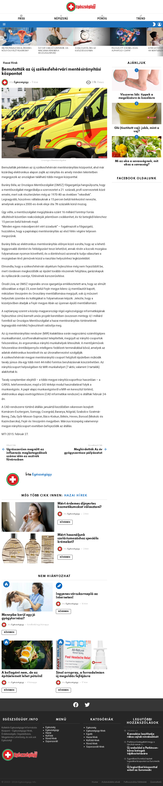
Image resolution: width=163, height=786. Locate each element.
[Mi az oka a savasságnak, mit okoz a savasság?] (136, 146)
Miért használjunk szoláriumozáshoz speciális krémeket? (77, 538)
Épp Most (6, 584)
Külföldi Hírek (92, 740)
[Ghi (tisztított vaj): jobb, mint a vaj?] (136, 113)
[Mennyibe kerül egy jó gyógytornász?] (27, 597)
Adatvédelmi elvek (111, 782)
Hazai (48, 733)
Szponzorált (52, 741)
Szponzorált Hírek (95, 746)
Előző (1, 41)
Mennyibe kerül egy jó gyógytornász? (18, 616)
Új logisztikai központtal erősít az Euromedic (142, 768)
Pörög (102, 19)
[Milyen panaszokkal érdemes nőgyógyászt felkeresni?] (18, 36)
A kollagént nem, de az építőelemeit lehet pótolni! (22, 674)
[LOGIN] (159, 24)
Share (5, 92)
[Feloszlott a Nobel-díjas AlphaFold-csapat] (128, 36)
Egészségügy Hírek (95, 730)
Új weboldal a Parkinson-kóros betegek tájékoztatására (142, 751)
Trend (140, 19)
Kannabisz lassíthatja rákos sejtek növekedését (142, 735)
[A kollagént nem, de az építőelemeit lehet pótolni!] (27, 655)
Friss (21, 19)
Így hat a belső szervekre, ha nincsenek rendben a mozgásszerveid (53, 50)
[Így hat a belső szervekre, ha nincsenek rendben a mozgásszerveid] (55, 36)
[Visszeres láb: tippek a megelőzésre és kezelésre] (136, 80)
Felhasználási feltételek (135, 782)
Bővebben (65, 522)
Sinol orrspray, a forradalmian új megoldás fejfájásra (80, 674)
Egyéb (89, 734)
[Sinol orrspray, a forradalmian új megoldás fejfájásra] (81, 655)
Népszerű (61, 19)
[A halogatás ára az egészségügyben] (91, 36)
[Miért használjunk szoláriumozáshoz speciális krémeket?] (28, 548)
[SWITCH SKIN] (154, 24)
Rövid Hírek (51, 738)
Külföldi (49, 735)
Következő (161, 41)
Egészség (50, 727)
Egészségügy (52, 730)
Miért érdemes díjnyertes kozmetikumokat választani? (79, 505)
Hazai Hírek (75, 495)
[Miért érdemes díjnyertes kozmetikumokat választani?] (28, 517)
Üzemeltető (155, 782)
